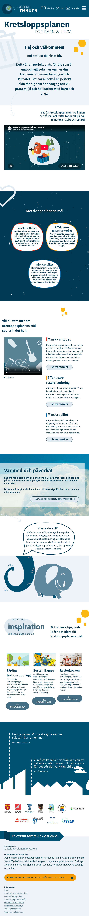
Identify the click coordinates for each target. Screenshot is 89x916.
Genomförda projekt (13, 896)
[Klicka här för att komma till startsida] (21, 8)
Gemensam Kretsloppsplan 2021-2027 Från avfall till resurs (36, 877)
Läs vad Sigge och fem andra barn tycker (55, 499)
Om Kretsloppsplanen (14, 902)
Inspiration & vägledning (15, 893)
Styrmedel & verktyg (13, 905)
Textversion (10, 377)
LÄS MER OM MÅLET (59, 367)
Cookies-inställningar (14, 912)
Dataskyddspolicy (12, 909)
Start (6, 890)
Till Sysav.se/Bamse (43, 701)
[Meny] (84, 8)
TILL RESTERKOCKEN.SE (69, 698)
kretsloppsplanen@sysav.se (20, 848)
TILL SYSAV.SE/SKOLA (17, 706)
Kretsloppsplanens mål (15, 899)
